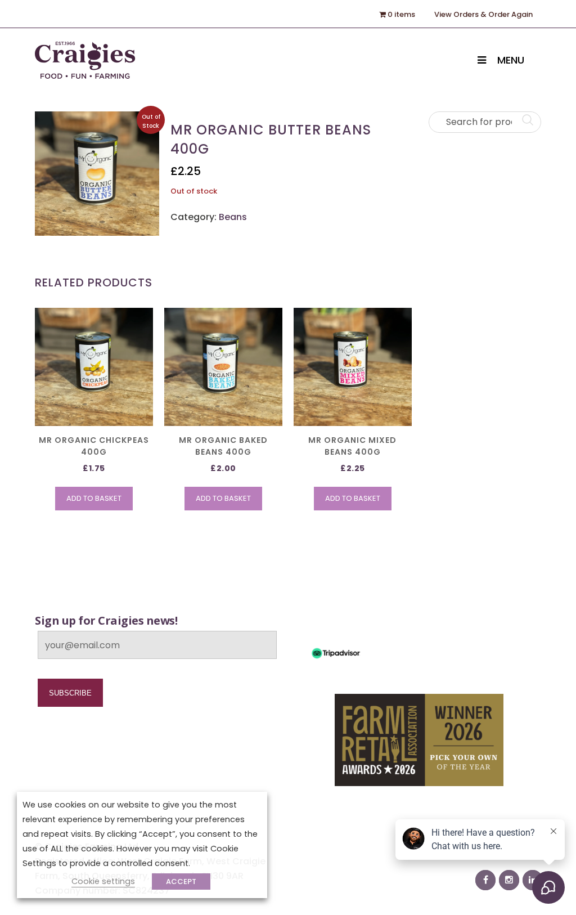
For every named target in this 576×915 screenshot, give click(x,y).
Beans (233, 216)
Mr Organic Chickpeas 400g (94, 446)
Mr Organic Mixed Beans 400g (352, 446)
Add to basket (94, 498)
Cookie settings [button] (103, 881)
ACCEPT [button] (181, 881)
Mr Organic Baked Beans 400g (223, 446)
